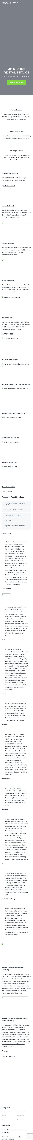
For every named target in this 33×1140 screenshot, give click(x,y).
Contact (19, 1120)
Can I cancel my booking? (13, 515)
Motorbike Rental (8, 206)
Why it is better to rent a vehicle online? (15, 503)
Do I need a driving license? (14, 510)
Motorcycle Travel (8, 280)
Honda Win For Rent (8, 487)
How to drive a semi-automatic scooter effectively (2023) (15, 1019)
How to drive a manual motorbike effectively (13, 968)
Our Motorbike (21, 1112)
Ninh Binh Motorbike (10, 2)
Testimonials (20, 1116)
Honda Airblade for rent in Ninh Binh (14, 413)
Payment (8, 520)
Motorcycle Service (12, 607)
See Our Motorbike (16, 82)
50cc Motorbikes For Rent (10, 438)
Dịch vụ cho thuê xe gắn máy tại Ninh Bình (16, 384)
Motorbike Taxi (7, 317)
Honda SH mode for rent (10, 360)
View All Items (7, 491)
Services (4, 1116)
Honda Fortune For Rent (10, 462)
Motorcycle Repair (8, 243)
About (3, 1112)
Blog (3, 1120)
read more (15, 992)
